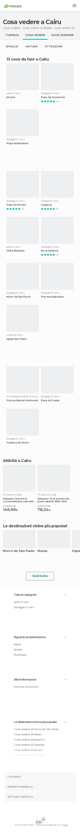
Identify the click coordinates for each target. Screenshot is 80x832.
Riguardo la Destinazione (29, 637)
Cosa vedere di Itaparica (29, 739)
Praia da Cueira (50, 400)
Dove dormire (62, 35)
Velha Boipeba (15, 250)
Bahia (17, 644)
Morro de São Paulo (18, 296)
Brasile (18, 649)
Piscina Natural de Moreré (22, 400)
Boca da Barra (49, 250)
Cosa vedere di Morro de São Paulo (36, 729)
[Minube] (13, 6)
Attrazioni (54, 46)
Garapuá (46, 205)
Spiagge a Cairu (24, 607)
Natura (31, 46)
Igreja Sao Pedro (16, 339)
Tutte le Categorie (25, 594)
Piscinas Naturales (52, 296)
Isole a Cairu (21, 601)
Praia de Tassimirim (53, 97)
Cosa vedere (35, 35)
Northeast (20, 654)
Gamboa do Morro (17, 442)
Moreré (10, 97)
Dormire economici (26, 686)
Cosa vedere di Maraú (27, 734)
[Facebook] (34, 810)
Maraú (42, 551)
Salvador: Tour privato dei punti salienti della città (53, 500)
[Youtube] (49, 810)
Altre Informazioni (25, 679)
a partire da (9, 505)
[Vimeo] (44, 810)
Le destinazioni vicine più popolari (35, 526)
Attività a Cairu (17, 461)
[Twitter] (39, 810)
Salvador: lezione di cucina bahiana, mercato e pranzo (19, 500)
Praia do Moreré (16, 205)
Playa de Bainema (17, 143)
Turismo (12, 35)
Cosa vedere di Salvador (29, 744)
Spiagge (12, 46)
